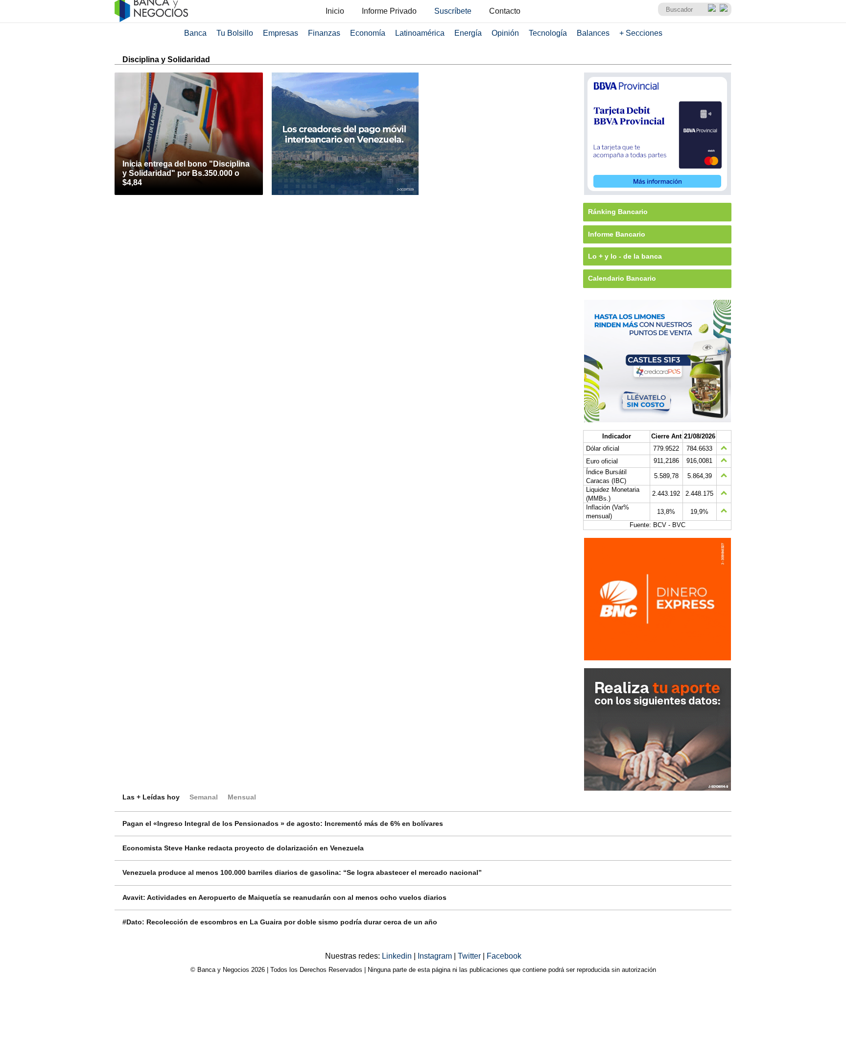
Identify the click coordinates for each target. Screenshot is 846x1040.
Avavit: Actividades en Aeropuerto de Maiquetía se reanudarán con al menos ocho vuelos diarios (284, 897)
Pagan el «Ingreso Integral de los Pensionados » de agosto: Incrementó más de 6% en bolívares (282, 823)
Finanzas (324, 33)
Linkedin (398, 956)
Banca (195, 33)
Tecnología (548, 33)
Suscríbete (452, 11)
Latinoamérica (420, 33)
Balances (593, 33)
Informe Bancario (616, 234)
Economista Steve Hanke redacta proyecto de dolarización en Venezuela (243, 848)
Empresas (280, 33)
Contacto (504, 11)
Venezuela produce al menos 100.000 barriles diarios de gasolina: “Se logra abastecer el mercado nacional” (302, 872)
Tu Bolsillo (234, 33)
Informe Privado (389, 11)
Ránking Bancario (618, 212)
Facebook (504, 956)
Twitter (470, 956)
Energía (468, 33)
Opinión (505, 33)
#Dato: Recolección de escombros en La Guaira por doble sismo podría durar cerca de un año (279, 922)
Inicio (335, 11)
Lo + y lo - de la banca (625, 256)
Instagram (436, 956)
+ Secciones (640, 33)
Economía (367, 33)
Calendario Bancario (622, 278)
